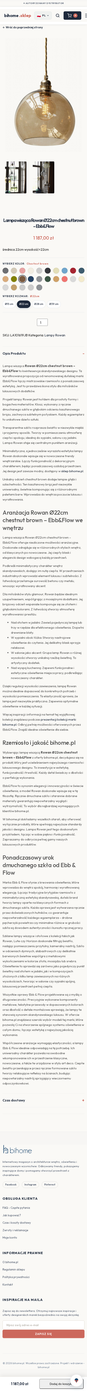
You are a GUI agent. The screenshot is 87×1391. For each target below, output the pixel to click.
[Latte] (14, 271)
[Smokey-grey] (39, 287)
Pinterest (49, 1184)
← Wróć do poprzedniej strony (23, 27)
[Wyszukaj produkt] (57, 15)
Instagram (30, 1184)
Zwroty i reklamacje (15, 1230)
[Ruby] (73, 271)
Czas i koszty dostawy (17, 1222)
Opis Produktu (14, 353)
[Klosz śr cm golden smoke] (39, 271)
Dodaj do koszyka (61, 1384)
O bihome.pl (10, 1262)
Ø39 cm (53, 303)
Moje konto (10, 1237)
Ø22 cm (23, 303)
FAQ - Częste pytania (16, 1208)
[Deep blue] (31, 279)
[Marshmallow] (31, 271)
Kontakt (8, 1284)
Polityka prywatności (16, 1277)
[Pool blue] (65, 271)
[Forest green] (48, 279)
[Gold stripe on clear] (31, 287)
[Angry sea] (81, 271)
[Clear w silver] (73, 279)
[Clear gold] (81, 279)
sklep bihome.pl (72, 471)
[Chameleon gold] (14, 287)
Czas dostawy (14, 1100)
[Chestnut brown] (22, 279)
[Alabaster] (56, 271)
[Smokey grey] (39, 279)
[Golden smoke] (56, 279)
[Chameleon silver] (5, 287)
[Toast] (5, 279)
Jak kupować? (12, 1215)
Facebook (10, 1184)
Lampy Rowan (54, 335)
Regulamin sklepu (14, 1269)
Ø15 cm (9, 303)
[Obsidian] (48, 271)
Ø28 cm (38, 303)
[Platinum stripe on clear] (22, 287)
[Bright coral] (65, 279)
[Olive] (14, 279)
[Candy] (22, 271)
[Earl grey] (5, 271)
